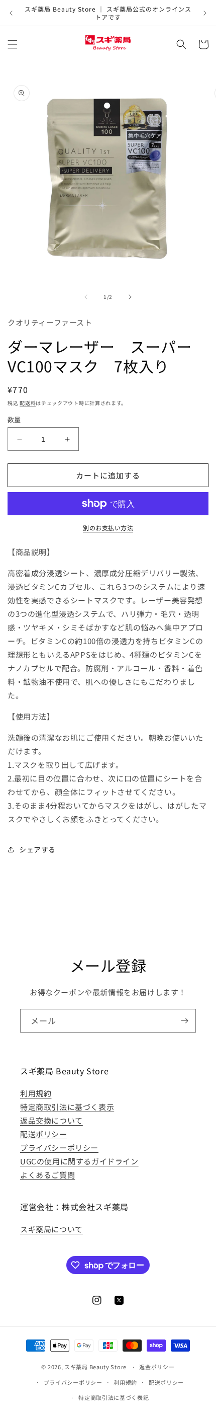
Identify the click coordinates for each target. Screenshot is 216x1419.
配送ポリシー (43, 1134)
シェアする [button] (37, 849)
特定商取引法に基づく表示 (67, 1106)
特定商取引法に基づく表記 (113, 1397)
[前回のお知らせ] (11, 13)
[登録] (184, 1021)
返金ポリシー (156, 1367)
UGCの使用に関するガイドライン (79, 1161)
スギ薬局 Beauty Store (95, 1367)
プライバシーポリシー (59, 1147)
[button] (13, 44)
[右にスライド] (130, 297)
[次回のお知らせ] (205, 13)
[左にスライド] (86, 297)
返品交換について (51, 1120)
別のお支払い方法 (108, 527)
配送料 (28, 403)
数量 (14, 419)
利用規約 (35, 1093)
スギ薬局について (51, 1229)
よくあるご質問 (47, 1174)
